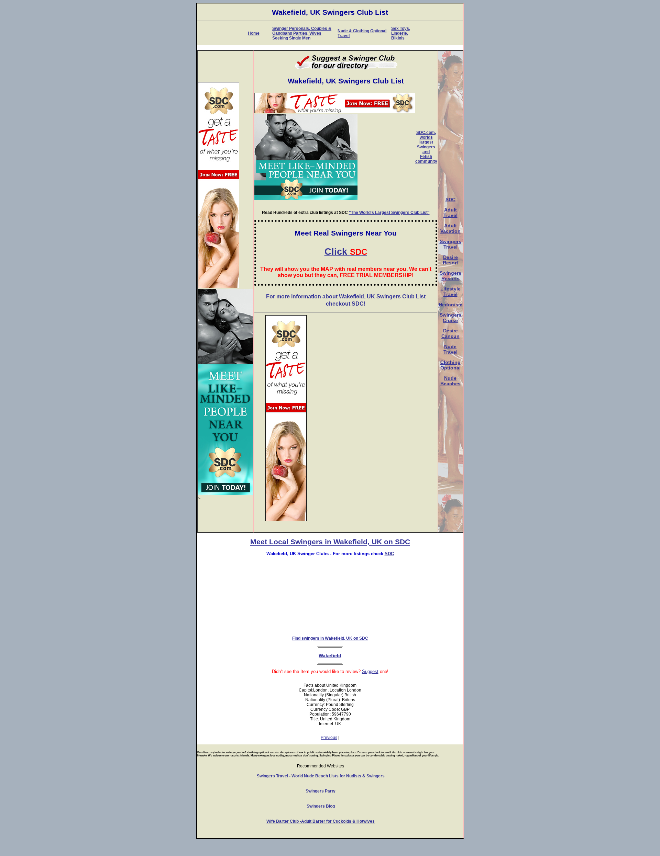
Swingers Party (321, 791)
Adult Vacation (450, 228)
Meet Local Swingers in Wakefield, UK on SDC (330, 542)
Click (345, 252)
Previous (329, 737)
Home (254, 33)
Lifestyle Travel (450, 291)
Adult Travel (450, 212)
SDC (450, 199)
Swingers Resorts (450, 275)
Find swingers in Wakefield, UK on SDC (330, 638)
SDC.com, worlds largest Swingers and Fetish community (426, 147)
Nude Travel (450, 349)
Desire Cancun (450, 333)
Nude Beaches (450, 380)
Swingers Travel (450, 244)
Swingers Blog (321, 806)
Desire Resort (450, 259)
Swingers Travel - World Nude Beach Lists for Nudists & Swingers (321, 776)
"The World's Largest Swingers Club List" (389, 212)
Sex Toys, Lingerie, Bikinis (400, 33)
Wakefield (330, 655)
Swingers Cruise (450, 317)
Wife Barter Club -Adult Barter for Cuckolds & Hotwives (320, 821)
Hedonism (450, 304)
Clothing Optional (450, 364)
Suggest (370, 671)
